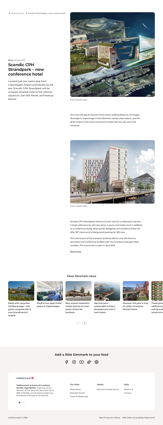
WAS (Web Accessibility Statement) (138, 417)
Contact (127, 393)
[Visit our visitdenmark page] (81, 362)
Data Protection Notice (109, 417)
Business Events (18, 13)
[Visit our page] (74, 362)
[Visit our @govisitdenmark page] (89, 362)
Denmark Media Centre (108, 389)
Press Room (75, 389)
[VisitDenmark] (25, 378)
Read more (75, 251)
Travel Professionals (79, 396)
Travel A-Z (128, 389)
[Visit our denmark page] (66, 362)
